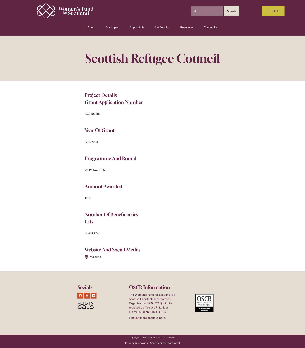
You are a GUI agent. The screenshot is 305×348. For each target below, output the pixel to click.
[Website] (86, 257)
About (91, 27)
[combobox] (207, 11)
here (162, 318)
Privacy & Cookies (136, 343)
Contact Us (211, 27)
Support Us (137, 27)
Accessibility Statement (165, 343)
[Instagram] (87, 296)
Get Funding (162, 27)
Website (95, 257)
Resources (187, 27)
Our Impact (112, 27)
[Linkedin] (94, 296)
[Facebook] (80, 296)
